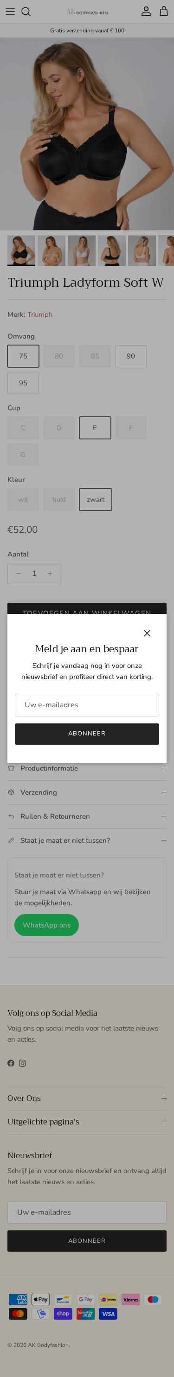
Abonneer (87, 733)
